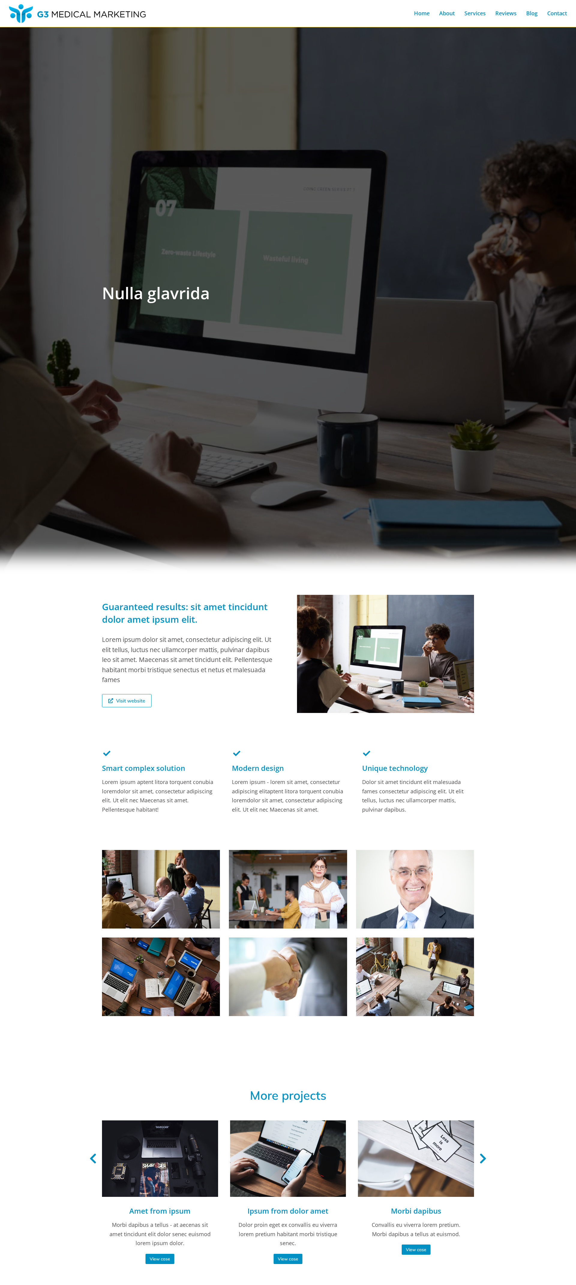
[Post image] (160, 1158)
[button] (93, 1159)
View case (160, 1259)
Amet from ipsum (159, 1211)
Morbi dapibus (416, 1211)
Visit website (130, 701)
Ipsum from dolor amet (288, 1211)
